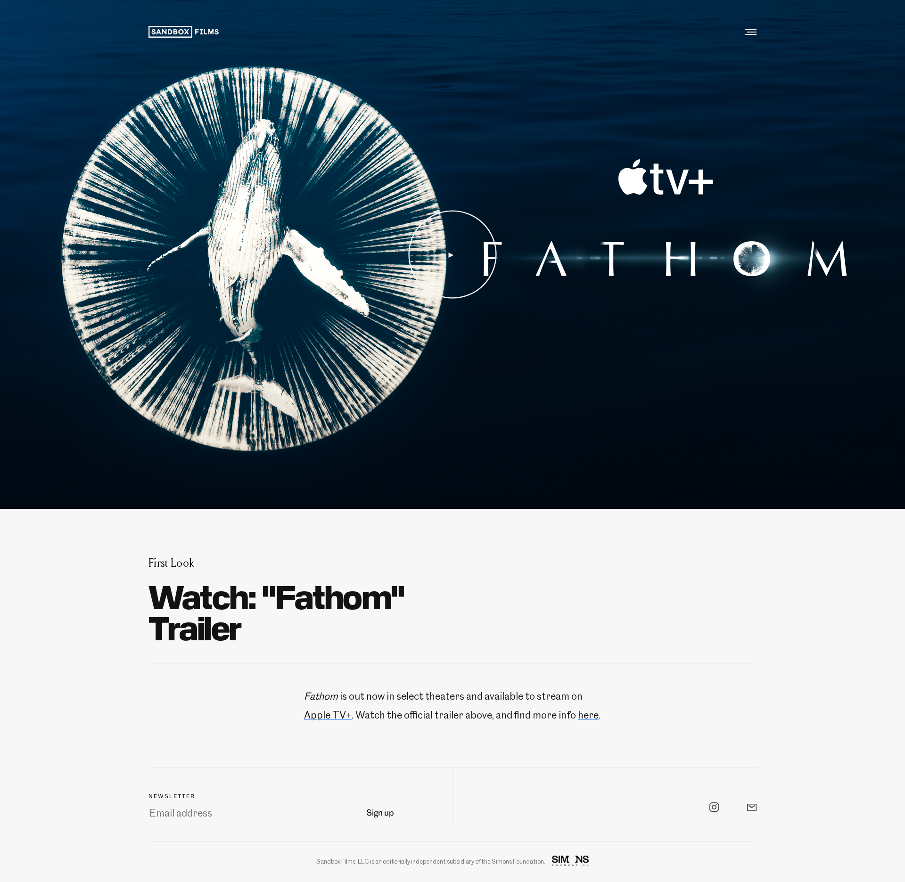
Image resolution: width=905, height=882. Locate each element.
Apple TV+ (328, 715)
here (588, 715)
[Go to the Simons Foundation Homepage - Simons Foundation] (570, 861)
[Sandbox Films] (184, 32)
